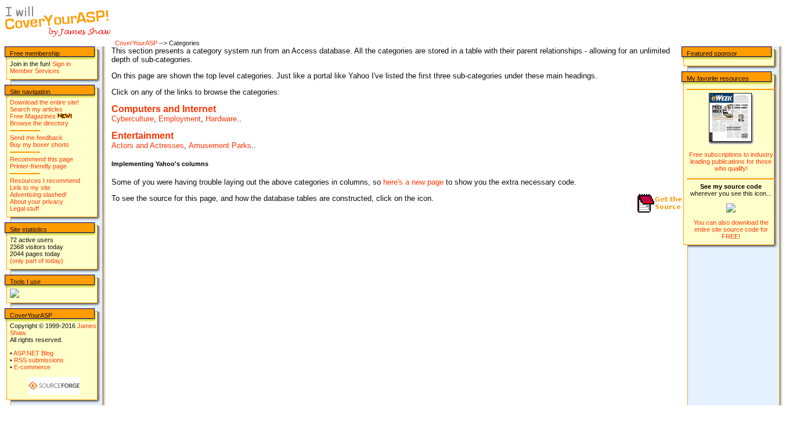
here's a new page (413, 182)
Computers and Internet (163, 109)
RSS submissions (39, 360)
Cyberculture (132, 118)
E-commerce (32, 367)
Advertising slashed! (38, 194)
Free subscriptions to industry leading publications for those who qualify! (731, 161)
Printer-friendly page (38, 166)
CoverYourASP (136, 42)
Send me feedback (36, 137)
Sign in (61, 63)
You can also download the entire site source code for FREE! (731, 229)
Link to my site (30, 187)
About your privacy (36, 201)
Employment (179, 118)
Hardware (221, 118)
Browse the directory (39, 123)
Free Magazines (33, 116)
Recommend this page (41, 159)
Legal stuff (24, 208)
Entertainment (142, 136)
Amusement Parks (220, 145)
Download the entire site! (44, 102)
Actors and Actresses (147, 145)
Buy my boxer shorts (39, 144)
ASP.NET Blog (33, 353)
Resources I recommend (45, 180)
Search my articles (36, 109)
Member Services (35, 70)
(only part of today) (36, 260)
